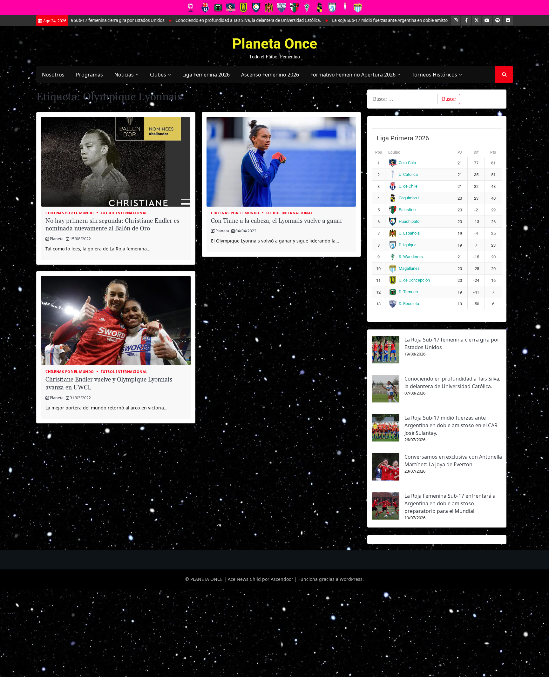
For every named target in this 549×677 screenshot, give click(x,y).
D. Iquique (408, 244)
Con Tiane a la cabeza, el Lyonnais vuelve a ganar (276, 221)
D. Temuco (408, 291)
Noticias (124, 74)
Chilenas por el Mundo (69, 213)
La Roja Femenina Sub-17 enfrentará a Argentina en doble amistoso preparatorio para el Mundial (450, 503)
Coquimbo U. (410, 198)
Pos (378, 152)
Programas (89, 74)
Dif (476, 152)
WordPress (351, 579)
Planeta (57, 239)
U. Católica (408, 174)
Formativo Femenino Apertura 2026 (353, 74)
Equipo (394, 152)
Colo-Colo (407, 162)
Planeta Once (274, 43)
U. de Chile (408, 186)
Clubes (158, 74)
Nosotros (53, 74)
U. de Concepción (414, 280)
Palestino (407, 209)
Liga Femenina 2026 (206, 74)
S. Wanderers (411, 256)
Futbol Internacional (124, 213)
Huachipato (409, 221)
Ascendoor (282, 579)
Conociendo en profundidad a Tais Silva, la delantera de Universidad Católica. (208, 20)
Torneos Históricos (434, 74)
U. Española (409, 233)
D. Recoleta (409, 303)
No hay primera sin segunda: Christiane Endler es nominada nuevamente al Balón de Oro (112, 225)
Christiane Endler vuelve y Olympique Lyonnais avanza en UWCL (108, 384)
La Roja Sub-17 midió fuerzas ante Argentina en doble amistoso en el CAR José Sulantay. (375, 20)
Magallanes (409, 268)
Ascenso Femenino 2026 (270, 74)
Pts (493, 152)
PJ (460, 152)
